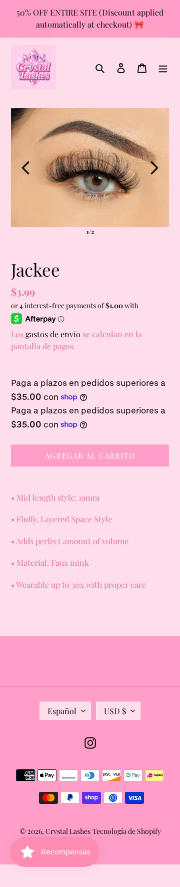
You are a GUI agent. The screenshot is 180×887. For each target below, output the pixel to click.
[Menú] (163, 67)
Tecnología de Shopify (126, 831)
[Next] (154, 168)
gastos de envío (53, 334)
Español (62, 711)
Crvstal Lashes (68, 831)
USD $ (115, 711)
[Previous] (25, 168)
